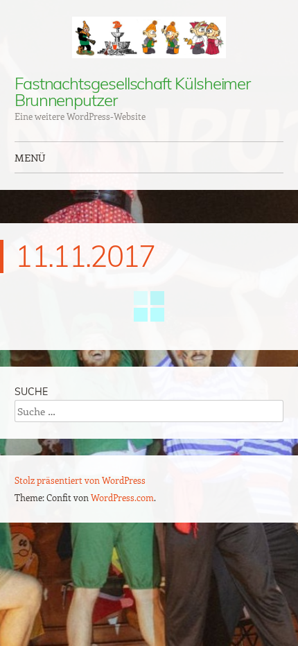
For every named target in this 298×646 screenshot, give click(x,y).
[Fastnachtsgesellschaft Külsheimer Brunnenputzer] (149, 37)
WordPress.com (122, 497)
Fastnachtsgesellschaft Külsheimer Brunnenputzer (132, 91)
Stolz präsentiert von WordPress (80, 480)
